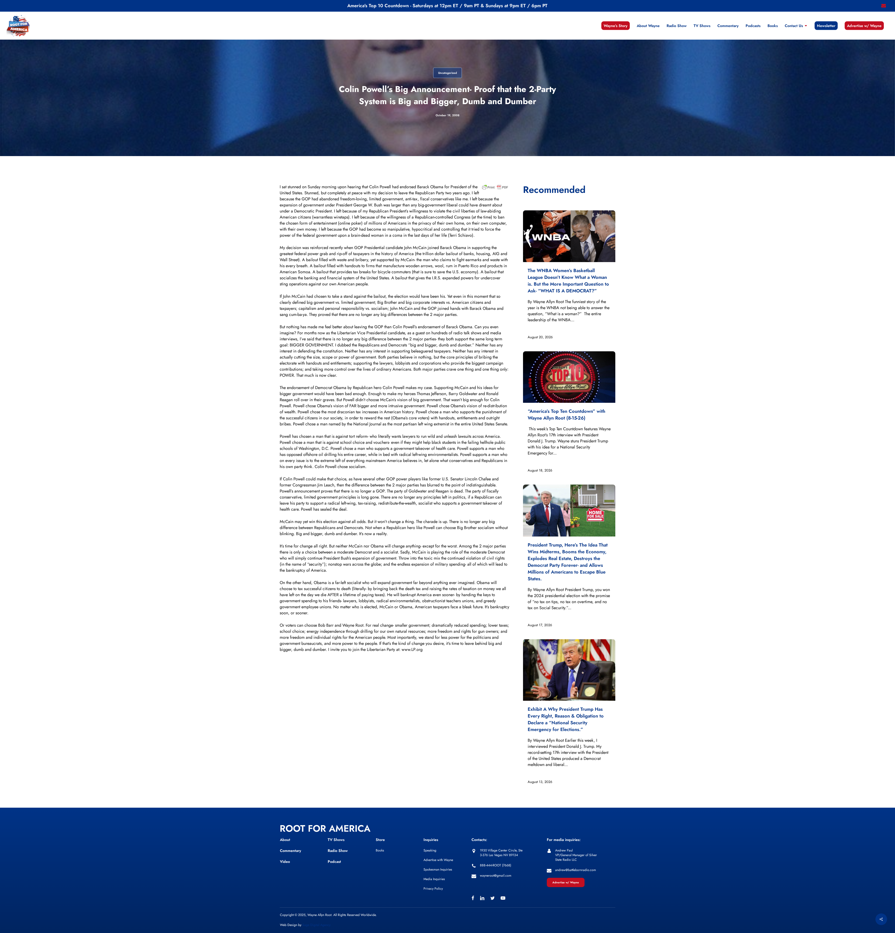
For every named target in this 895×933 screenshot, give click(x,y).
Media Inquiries (434, 879)
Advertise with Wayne (438, 860)
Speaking (429, 850)
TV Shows (336, 839)
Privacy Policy (433, 888)
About (285, 839)
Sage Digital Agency (316, 925)
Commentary (290, 850)
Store (380, 839)
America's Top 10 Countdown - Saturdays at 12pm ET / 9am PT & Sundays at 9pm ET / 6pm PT (447, 5)
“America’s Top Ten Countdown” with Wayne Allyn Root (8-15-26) (566, 414)
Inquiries (430, 839)
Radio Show (338, 850)
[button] (566, 882)
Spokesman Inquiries (437, 869)
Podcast (334, 861)
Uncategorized (447, 73)
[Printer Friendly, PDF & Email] (495, 188)
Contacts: (479, 839)
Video (285, 861)
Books (380, 850)
